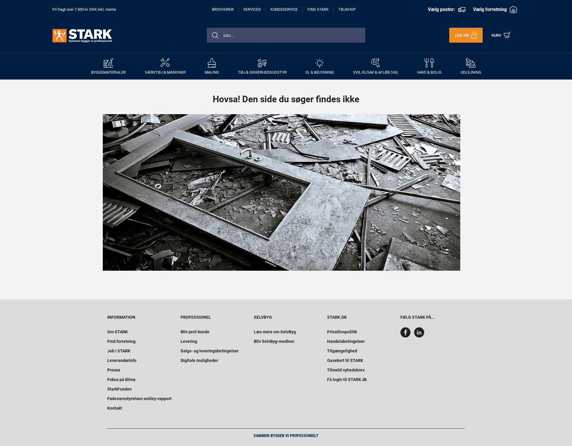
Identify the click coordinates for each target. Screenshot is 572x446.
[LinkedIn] (419, 336)
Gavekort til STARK (345, 360)
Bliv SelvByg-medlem (274, 341)
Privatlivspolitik (342, 331)
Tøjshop (347, 9)
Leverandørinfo (121, 360)
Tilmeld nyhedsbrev (346, 370)
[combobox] (286, 35)
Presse (113, 370)
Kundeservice (284, 9)
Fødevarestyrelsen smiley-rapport (139, 398)
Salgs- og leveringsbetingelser (210, 351)
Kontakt (114, 408)
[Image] (281, 192)
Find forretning (121, 341)
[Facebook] (406, 336)
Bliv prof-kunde (195, 331)
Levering (189, 341)
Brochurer (223, 9)
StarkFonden (119, 389)
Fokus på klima (121, 379)
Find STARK (318, 9)
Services (252, 9)
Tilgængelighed (342, 351)
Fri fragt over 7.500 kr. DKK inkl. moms (84, 9)
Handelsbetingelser (346, 341)
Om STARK (117, 331)
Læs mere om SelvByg (275, 331)
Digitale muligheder (199, 360)
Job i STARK (118, 351)
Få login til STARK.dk (347, 379)
